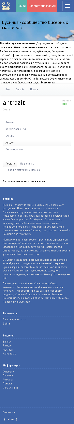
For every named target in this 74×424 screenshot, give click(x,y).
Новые (34, 89)
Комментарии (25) (16, 129)
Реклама (8, 379)
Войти (22, 6)
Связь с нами (10, 387)
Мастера (8, 349)
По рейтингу (27, 163)
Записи (10, 122)
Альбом (10, 142)
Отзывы (10, 135)
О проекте (9, 371)
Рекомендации (14, 149)
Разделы (8, 345)
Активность (9, 353)
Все (8, 89)
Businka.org (9, 412)
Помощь (7, 383)
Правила (8, 375)
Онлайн (20, 89)
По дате (10, 163)
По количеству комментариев (23, 170)
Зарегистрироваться (42, 6)
